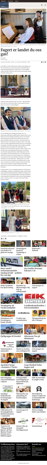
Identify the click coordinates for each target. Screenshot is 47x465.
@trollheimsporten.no (39, 447)
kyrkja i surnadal (12, 236)
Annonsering (10, 1)
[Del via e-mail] (45, 62)
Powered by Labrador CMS (23, 463)
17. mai (25, 236)
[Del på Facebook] (42, 62)
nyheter (20, 236)
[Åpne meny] (42, 5)
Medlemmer (3, 1)
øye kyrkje (3, 236)
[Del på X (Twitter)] (43, 62)
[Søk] (45, 5)
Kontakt (16, 1)
